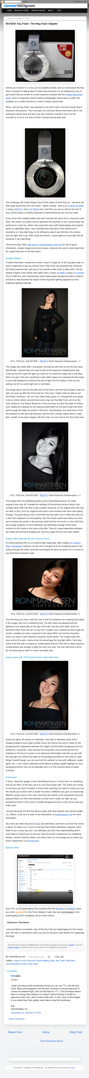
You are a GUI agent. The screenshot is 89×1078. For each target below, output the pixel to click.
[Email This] (56, 957)
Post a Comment (17, 1019)
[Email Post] (49, 956)
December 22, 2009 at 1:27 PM (26, 1013)
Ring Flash (33, 964)
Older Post (76, 1032)
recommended (12, 964)
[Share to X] (60, 957)
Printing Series (38, 10)
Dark (59, 10)
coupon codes (13, 947)
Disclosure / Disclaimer (18, 922)
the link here (33, 841)
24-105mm (34, 209)
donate (71, 945)
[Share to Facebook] (62, 957)
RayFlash (60, 909)
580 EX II (19, 209)
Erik (13, 976)
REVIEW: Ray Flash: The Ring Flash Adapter (32, 23)
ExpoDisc (71, 909)
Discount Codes (21, 10)
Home (9, 10)
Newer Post (15, 1032)
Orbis (37, 824)
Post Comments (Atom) (51, 1041)
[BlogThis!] (58, 957)
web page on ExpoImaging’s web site (44, 245)
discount (31, 960)
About (51, 10)
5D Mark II (61, 273)
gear (52, 960)
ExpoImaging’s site (63, 814)
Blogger (72, 1068)
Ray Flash (60, 960)
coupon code (19, 960)
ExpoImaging (43, 960)
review (24, 964)
